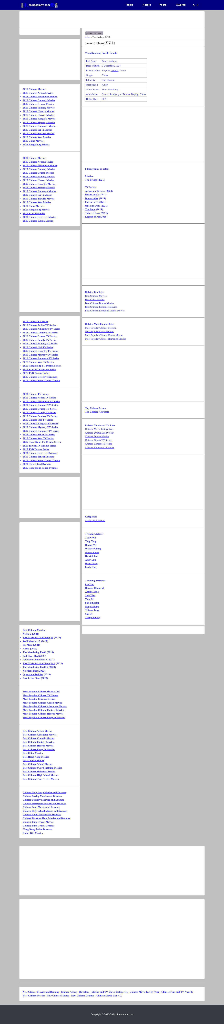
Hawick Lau (91, 556)
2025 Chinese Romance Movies (39, 191)
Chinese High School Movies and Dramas (45, 811)
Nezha (26, 648)
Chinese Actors (69, 992)
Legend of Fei (92, 216)
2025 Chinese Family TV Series (39, 412)
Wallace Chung (93, 548)
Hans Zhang (91, 563)
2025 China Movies (33, 206)
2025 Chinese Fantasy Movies (39, 176)
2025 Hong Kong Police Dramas (40, 468)
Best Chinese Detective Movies (39, 771)
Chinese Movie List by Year (99, 429)
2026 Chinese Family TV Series (39, 340)
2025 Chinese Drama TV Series (40, 409)
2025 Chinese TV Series (35, 394)
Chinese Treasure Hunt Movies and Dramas (46, 818)
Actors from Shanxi (95, 520)
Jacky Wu (90, 537)
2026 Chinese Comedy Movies (39, 100)
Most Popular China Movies (99, 331)
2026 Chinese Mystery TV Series (40, 354)
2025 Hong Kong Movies (36, 209)
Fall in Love (91, 202)
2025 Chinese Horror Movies (38, 180)
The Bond (90, 209)
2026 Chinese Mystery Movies (39, 122)
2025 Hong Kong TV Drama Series (42, 442)
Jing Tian (90, 595)
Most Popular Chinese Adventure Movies (45, 706)
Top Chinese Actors (95, 408)
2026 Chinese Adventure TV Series (41, 329)
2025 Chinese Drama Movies (38, 172)
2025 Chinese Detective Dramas (40, 453)
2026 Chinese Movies (34, 89)
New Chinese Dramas (82, 995)
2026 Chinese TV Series (35, 321)
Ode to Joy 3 (92, 194)
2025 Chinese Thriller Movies (38, 198)
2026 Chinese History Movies (38, 111)
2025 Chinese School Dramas (38, 456)
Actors (87, 37)
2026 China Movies (33, 140)
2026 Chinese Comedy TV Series (40, 332)
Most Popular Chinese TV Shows (40, 695)
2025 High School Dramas (37, 464)
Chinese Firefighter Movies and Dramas (44, 803)
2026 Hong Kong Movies (36, 144)
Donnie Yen (91, 545)
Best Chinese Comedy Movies (38, 738)
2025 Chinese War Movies (37, 202)
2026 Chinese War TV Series (38, 362)
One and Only (92, 205)
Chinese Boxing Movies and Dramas (42, 796)
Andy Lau (90, 559)
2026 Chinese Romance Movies (39, 126)
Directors (84, 992)
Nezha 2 (27, 634)
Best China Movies (94, 299)
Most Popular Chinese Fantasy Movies (43, 710)
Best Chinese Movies (96, 296)
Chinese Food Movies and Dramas (41, 807)
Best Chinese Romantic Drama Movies (105, 310)
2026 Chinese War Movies (37, 137)
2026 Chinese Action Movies (38, 93)
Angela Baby (92, 606)
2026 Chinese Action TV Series (39, 325)
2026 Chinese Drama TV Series (40, 336)
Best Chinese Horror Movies (38, 745)
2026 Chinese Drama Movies (38, 104)
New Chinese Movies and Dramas (41, 992)
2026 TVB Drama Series (36, 373)
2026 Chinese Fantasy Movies (39, 107)
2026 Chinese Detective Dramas (40, 377)
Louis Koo (90, 567)
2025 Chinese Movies (34, 158)
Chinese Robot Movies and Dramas (42, 814)
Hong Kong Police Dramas (37, 829)
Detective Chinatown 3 (35, 659)
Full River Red (31, 656)
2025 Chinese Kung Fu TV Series (40, 423)
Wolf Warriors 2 (32, 641)
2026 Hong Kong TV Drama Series (42, 365)
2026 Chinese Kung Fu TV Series (40, 351)
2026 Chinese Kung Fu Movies (39, 118)
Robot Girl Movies (33, 833)
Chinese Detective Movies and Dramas (43, 799)
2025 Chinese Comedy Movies (39, 169)
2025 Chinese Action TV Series (39, 397)
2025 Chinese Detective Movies (39, 217)
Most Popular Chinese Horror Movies (43, 713)
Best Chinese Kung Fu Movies (39, 749)
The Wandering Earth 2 (35, 667)
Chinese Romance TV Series (99, 447)
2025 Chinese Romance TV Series (41, 431)
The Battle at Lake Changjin (38, 637)
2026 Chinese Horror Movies (38, 115)
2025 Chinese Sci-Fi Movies (37, 195)
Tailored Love (92, 213)
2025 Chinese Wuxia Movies (38, 220)
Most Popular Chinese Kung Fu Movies (44, 717)
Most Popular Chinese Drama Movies (104, 335)
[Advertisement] (99, 19)
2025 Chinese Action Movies (38, 161)
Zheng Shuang (92, 617)
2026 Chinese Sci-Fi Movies (37, 130)
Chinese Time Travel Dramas (38, 825)
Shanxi (114, 70)
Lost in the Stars (31, 678)
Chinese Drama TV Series (98, 440)
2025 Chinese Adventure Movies (40, 165)
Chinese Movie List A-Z (109, 995)
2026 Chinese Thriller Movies (38, 133)
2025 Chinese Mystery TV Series (40, 427)
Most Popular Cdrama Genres (39, 699)
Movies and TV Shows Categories (110, 992)
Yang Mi (89, 599)
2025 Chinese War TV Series (38, 438)
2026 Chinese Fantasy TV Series (40, 343)
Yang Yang (90, 541)
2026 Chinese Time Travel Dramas (41, 380)
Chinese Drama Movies (97, 436)
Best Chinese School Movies (37, 764)
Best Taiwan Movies (33, 760)
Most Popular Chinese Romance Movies (105, 339)
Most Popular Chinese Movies (100, 328)
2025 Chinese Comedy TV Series (40, 405)
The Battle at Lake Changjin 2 (39, 663)
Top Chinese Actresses (97, 411)
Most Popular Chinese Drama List (41, 691)
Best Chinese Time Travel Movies (41, 779)
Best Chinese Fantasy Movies (38, 742)
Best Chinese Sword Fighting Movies (42, 767)
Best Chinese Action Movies (37, 731)
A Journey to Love (95, 191)
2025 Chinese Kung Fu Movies (39, 184)
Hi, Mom (27, 645)
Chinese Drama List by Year (99, 432)
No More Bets (30, 670)
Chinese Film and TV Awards (177, 992)
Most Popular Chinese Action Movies (42, 702)
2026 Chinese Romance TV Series (41, 358)
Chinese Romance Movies (98, 443)
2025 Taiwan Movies (34, 213)
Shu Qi (88, 614)
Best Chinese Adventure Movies (40, 734)
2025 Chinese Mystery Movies (39, 187)
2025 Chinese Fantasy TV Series (40, 416)
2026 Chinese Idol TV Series (38, 347)
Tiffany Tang (92, 610)
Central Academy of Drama (116, 94)
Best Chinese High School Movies (40, 775)
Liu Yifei (89, 584)
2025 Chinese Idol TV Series (38, 419)
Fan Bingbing (92, 602)
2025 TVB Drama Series (36, 449)
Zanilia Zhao (92, 591)
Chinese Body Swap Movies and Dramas (44, 792)
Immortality (91, 198)
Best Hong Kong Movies (36, 757)
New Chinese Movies (58, 995)
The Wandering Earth (34, 652)
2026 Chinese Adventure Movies (40, 96)
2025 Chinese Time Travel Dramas (41, 460)
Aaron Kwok (92, 552)
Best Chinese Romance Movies (101, 307)
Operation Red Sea (33, 674)
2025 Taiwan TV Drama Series (39, 445)
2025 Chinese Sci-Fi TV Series (39, 434)
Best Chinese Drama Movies (99, 303)
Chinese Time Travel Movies (38, 822)
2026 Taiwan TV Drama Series (39, 369)
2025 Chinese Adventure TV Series (41, 401)
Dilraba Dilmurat (94, 588)
